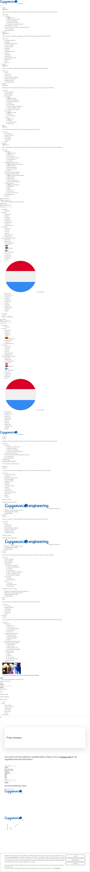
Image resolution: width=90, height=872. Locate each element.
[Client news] (9, 771)
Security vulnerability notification (13, 810)
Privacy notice (12, 852)
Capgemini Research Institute (9, 461)
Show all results (3, 699)
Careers (6, 85)
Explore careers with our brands (9, 588)
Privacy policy (9, 808)
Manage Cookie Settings (13, 857)
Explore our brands (6, 499)
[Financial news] (9, 773)
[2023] (6, 777)
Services (6, 65)
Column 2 (8, 846)
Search (1, 677)
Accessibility (9, 806)
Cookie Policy (57, 868)
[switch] (0, 201)
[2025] (6, 775)
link (3, 9)
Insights (6, 9)
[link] (11, 3)
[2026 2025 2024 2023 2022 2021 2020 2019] (6, 777)
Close (1, 684)
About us (7, 144)
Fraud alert (9, 814)
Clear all (6, 782)
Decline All (75, 863)
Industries (7, 33)
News (6, 126)
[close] (1, 5)
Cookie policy (9, 813)
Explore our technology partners (9, 502)
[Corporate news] (9, 772)
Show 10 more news (9, 789)
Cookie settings (10, 811)
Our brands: (7, 822)
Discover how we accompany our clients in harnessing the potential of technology (20, 675)
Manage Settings (75, 859)
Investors (8, 803)
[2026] (6, 774)
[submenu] (7, 466)
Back (9, 17)
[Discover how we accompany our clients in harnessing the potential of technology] (46, 668)
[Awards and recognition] (9, 770)
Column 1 (8, 832)
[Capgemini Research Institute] (46, 459)
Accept (75, 856)
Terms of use (9, 805)
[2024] (6, 776)
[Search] (0, 5)
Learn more (5, 14)
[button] (7, 316)
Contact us (11, 843)
